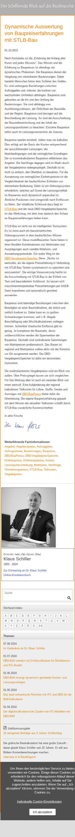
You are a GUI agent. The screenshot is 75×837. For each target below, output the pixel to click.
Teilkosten (50, 469)
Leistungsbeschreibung (18, 465)
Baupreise (49, 451)
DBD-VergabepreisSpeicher (41, 455)
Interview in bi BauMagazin (19, 757)
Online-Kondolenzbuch (17, 575)
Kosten (49, 460)
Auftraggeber (44, 446)
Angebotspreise (25, 446)
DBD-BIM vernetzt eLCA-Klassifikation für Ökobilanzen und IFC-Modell (36, 663)
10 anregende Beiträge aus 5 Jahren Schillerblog (32, 733)
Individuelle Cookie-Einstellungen (39, 801)
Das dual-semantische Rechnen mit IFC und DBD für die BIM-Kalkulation (37, 697)
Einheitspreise (13, 460)
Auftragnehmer (13, 451)
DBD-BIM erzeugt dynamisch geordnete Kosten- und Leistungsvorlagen (35, 680)
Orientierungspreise (16, 469)
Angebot (10, 446)
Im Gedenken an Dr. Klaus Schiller (24, 648)
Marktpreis (40, 465)
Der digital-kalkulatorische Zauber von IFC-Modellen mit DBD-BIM (36, 714)
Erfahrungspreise (33, 460)
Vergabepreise (13, 474)
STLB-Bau (36, 469)
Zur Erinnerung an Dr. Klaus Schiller (25, 570)
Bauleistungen (32, 451)
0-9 (40, 625)
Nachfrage (54, 465)
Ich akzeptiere (42, 812)
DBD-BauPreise (14, 455)
